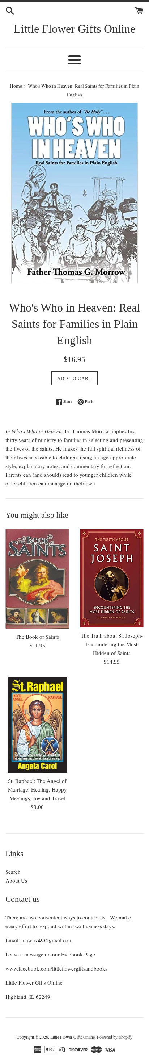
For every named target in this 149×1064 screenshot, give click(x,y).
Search (13, 871)
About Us (16, 880)
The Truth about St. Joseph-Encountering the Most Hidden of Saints (112, 644)
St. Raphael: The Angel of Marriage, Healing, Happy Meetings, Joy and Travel (37, 789)
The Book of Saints (37, 636)
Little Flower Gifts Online (74, 28)
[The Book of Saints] (37, 579)
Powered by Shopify (114, 1037)
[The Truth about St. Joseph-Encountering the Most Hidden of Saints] (112, 578)
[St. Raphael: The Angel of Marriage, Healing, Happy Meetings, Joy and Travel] (37, 725)
